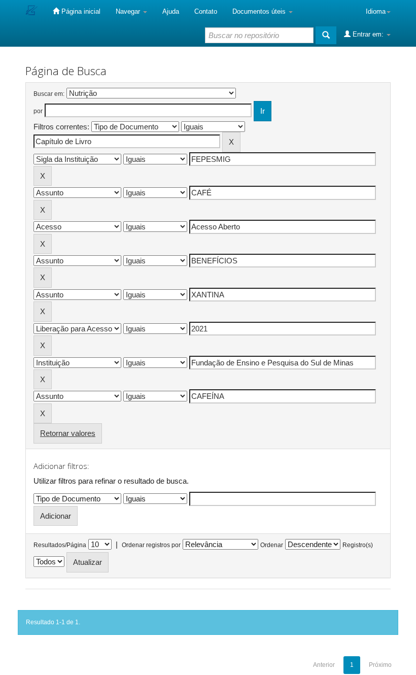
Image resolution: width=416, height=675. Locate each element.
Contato (205, 11)
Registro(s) (357, 545)
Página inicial (79, 11)
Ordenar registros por (151, 545)
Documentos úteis (260, 11)
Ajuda (170, 11)
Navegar (129, 11)
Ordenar (271, 545)
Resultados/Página (59, 545)
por (38, 111)
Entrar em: (368, 34)
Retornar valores (67, 433)
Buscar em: (48, 93)
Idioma (376, 11)
